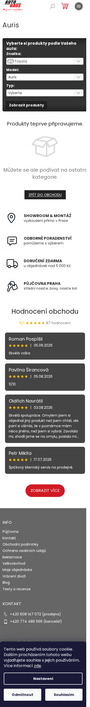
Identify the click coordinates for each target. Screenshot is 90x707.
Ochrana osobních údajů (24, 550)
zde (37, 666)
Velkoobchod (13, 563)
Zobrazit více (45, 490)
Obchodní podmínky (20, 544)
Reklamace (12, 557)
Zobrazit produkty (26, 105)
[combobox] (45, 61)
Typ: (10, 85)
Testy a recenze (16, 589)
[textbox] (38, 61)
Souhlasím (64, 694)
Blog (6, 582)
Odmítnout (22, 694)
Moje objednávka (17, 569)
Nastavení (43, 678)
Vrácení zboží (14, 576)
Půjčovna (10, 531)
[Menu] (79, 6)
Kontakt (9, 538)
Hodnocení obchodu (45, 311)
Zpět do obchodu (45, 194)
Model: (12, 69)
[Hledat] (53, 6)
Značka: (13, 53)
